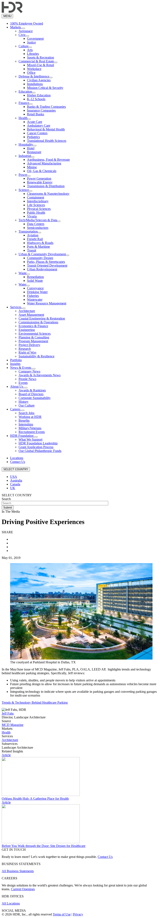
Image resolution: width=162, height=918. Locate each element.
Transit (31, 250)
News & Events (21, 367)
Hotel (30, 148)
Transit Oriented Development (47, 265)
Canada (15, 484)
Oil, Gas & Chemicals (41, 171)
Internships (26, 424)
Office (31, 72)
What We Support (30, 439)
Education (25, 91)
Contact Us (17, 462)
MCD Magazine (12, 725)
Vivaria (32, 216)
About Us (17, 386)
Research (25, 348)
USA (13, 476)
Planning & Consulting (34, 337)
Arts (30, 50)
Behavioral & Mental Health (46, 129)
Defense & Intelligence (34, 76)
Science (24, 190)
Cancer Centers (37, 133)
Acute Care (34, 122)
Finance (24, 103)
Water (22, 284)
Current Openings (23, 889)
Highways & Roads (40, 243)
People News (27, 379)
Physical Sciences (39, 209)
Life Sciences (36, 205)
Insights (15, 364)
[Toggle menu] (23, 28)
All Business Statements (18, 871)
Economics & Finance (33, 326)
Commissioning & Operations (38, 322)
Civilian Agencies (39, 80)
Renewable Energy (40, 182)
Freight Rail (35, 239)
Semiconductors (37, 227)
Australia (16, 480)
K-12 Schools (36, 99)
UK (12, 488)
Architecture (27, 311)
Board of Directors (31, 394)
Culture (23, 46)
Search (6, 499)
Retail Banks (35, 114)
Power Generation (39, 178)
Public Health (36, 212)
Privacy (78, 914)
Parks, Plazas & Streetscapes (46, 261)
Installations (35, 84)
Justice (31, 42)
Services (16, 307)
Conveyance (35, 288)
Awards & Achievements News (40, 375)
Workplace (34, 69)
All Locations (11, 903)
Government (35, 38)
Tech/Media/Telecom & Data (38, 220)
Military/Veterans (30, 428)
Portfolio (16, 360)
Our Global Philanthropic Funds (40, 451)
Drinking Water (37, 292)
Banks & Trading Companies (46, 106)
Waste (23, 273)
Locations (16, 458)
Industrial (25, 156)
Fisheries (33, 296)
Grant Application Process (36, 447)
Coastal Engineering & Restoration (42, 318)
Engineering (27, 330)
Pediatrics (33, 137)
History (23, 401)
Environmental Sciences (35, 333)
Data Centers (35, 224)
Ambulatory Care (38, 125)
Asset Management (31, 314)
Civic (22, 35)
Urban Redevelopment (42, 269)
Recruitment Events (32, 432)
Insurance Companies (41, 110)
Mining (32, 167)
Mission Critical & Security (45, 88)
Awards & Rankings (32, 390)
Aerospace (26, 31)
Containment (35, 197)
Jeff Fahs (8, 713)
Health (23, 118)
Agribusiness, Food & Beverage (48, 159)
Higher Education (39, 95)
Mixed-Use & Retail (40, 65)
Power (23, 174)
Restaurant (34, 152)
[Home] (12, 12)
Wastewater (34, 299)
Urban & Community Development (42, 254)
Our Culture (27, 405)
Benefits (24, 420)
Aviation (32, 235)
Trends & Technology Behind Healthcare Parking (35, 702)
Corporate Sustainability (35, 398)
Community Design (40, 258)
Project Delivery (29, 345)
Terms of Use (62, 914)
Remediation (35, 277)
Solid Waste (35, 280)
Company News (29, 371)
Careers (15, 409)
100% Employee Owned (26, 23)
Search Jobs (26, 413)
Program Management (33, 341)
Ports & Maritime (38, 246)
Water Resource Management (46, 303)
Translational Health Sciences (46, 140)
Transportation (28, 231)
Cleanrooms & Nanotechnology (48, 193)
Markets (16, 27)
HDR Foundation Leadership (38, 443)
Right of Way (27, 352)
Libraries (33, 53)
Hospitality (26, 144)
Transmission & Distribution (46, 186)
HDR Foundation (22, 435)
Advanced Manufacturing (44, 163)
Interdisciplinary (38, 201)
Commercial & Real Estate (36, 61)
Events (23, 383)
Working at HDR (30, 417)
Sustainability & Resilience (36, 356)
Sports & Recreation (40, 57)
